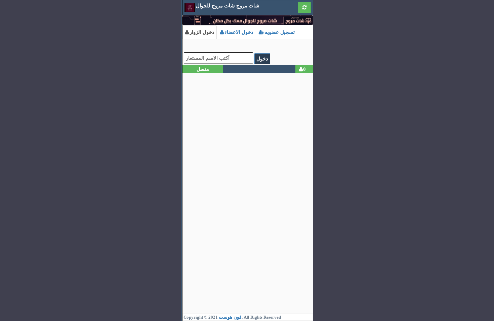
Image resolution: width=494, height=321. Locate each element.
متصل (203, 69)
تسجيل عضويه (279, 32)
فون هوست (230, 317)
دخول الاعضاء (238, 32)
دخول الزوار (202, 32)
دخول (262, 58)
